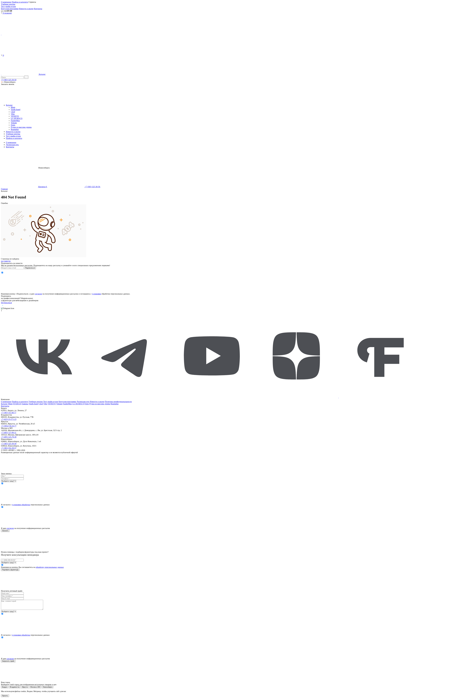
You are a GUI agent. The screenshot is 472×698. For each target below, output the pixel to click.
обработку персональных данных (50, 567)
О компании (6, 2)
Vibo (13, 114)
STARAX (17, 404)
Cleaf (13, 112)
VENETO (15, 116)
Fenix (13, 125)
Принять (5, 696)
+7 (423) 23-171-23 (8, 419)
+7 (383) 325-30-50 (8, 80)
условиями (96, 294)
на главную (6, 261)
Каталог (42, 74)
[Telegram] (127, 397)
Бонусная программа (9, 9)
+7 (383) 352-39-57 (8, 448)
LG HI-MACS (16, 118)
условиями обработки (21, 505)
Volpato (14, 123)
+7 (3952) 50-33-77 (8, 426)
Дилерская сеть (12, 145)
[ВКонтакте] (43, 397)
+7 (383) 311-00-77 (8, 413)
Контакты (38, 9)
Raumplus (15, 129)
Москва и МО (35, 687)
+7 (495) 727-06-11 (8, 433)
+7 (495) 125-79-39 (8, 437)
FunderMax (15, 121)
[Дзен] (296, 397)
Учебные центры (8, 4)
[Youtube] (212, 397)
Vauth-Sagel (15, 109)
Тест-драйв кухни (8, 6)
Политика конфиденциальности (118, 402)
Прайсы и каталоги (20, 2)
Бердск (4, 687)
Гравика (25, 404)
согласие (38, 294)
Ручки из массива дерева (21, 127)
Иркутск (25, 687)
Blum (13, 107)
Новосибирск (47, 687)
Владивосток (15, 687)
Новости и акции (26, 9)
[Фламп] (381, 397)
